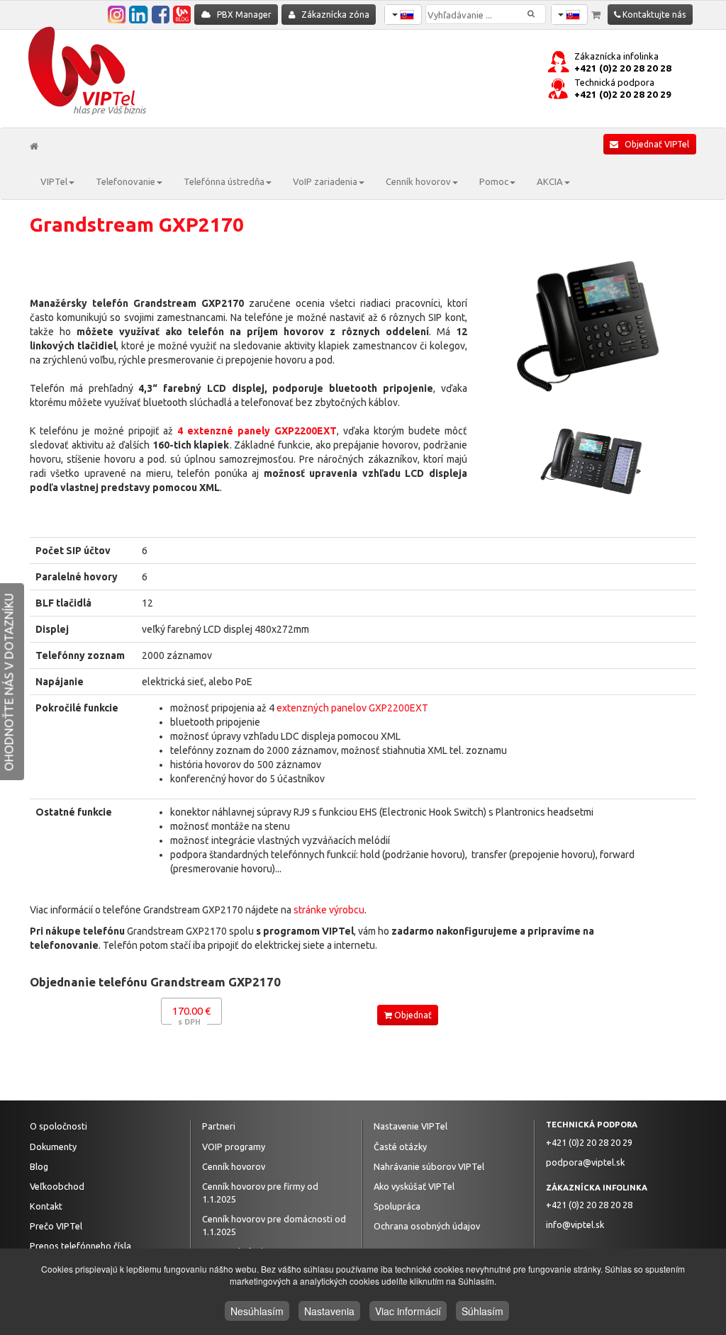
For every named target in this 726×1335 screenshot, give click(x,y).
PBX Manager (241, 14)
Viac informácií (408, 1311)
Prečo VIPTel (56, 1226)
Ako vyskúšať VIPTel (414, 1186)
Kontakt (46, 1206)
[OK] (541, 8)
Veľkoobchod (57, 1186)
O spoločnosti (58, 1126)
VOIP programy (233, 1146)
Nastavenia (329, 1311)
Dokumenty (53, 1146)
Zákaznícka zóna (332, 14)
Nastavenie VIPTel (410, 1126)
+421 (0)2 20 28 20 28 (622, 68)
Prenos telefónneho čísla (80, 1246)
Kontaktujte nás (653, 14)
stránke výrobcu (329, 910)
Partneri (218, 1126)
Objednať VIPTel (653, 144)
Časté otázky (400, 1146)
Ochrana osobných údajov (427, 1226)
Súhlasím (482, 1311)
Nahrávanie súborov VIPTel (429, 1166)
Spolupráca (397, 1206)
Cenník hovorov (233, 1166)
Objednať (412, 1015)
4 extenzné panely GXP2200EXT (257, 430)
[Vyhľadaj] (531, 14)
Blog (39, 1166)
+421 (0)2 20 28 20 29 (622, 94)
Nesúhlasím (257, 1311)
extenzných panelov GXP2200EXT (352, 708)
